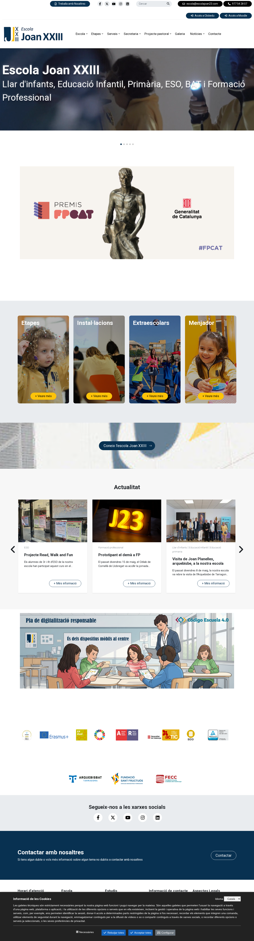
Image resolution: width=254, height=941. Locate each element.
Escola (80, 34)
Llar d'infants (31, 547)
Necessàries (86, 932)
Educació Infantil (50, 547)
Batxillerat (196, 551)
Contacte (214, 34)
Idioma (219, 898)
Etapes (96, 34)
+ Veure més (43, 396)
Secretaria (131, 34)
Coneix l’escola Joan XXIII (125, 445)
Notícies (196, 34)
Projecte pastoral (156, 34)
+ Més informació (65, 583)
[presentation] (13, 549)
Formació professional (110, 547)
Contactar (224, 855)
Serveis (112, 34)
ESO (186, 551)
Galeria (180, 34)
